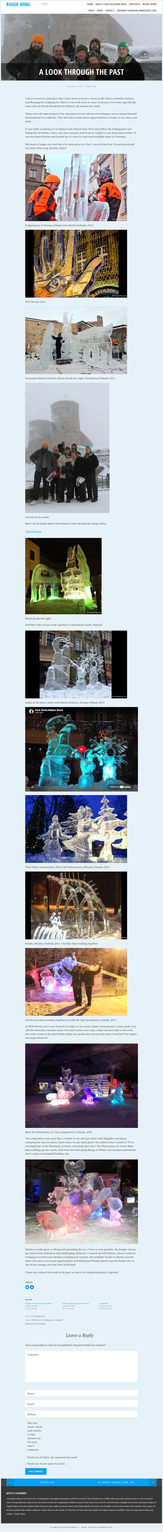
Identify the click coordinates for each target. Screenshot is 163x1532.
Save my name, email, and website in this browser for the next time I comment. (35, 1436)
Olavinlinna (33, 532)
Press (91, 10)
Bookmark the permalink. (35, 1323)
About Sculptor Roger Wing (111, 4)
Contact (109, 10)
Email (31, 1404)
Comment (33, 1354)
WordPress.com (105, 1527)
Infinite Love (47, 1482)
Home (90, 4)
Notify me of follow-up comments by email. (53, 1457)
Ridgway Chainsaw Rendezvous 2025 (137, 10)
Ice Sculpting (47, 1320)
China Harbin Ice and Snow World (75, 1303)
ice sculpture (58, 1320)
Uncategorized (39, 1316)
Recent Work (150, 4)
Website (31, 1414)
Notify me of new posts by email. (46, 1463)
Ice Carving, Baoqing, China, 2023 (116, 1482)
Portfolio (134, 4)
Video (100, 10)
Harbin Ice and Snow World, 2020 (38, 1303)
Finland (34, 1320)
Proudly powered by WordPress (63, 1527)
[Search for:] (51, 3)
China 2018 (104, 1303)
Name (31, 1393)
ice (39, 1320)
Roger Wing (18, 4)
